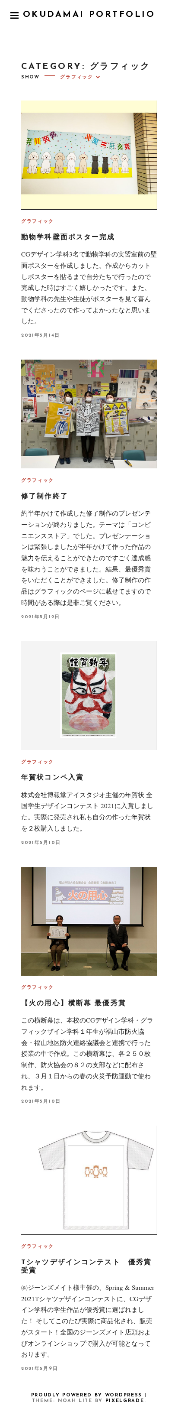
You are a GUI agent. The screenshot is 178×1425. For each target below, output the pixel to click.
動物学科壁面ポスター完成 (68, 237)
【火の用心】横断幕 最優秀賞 (73, 1003)
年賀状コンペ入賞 (52, 777)
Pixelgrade (124, 1401)
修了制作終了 (44, 496)
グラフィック (37, 221)
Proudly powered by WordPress (86, 1395)
